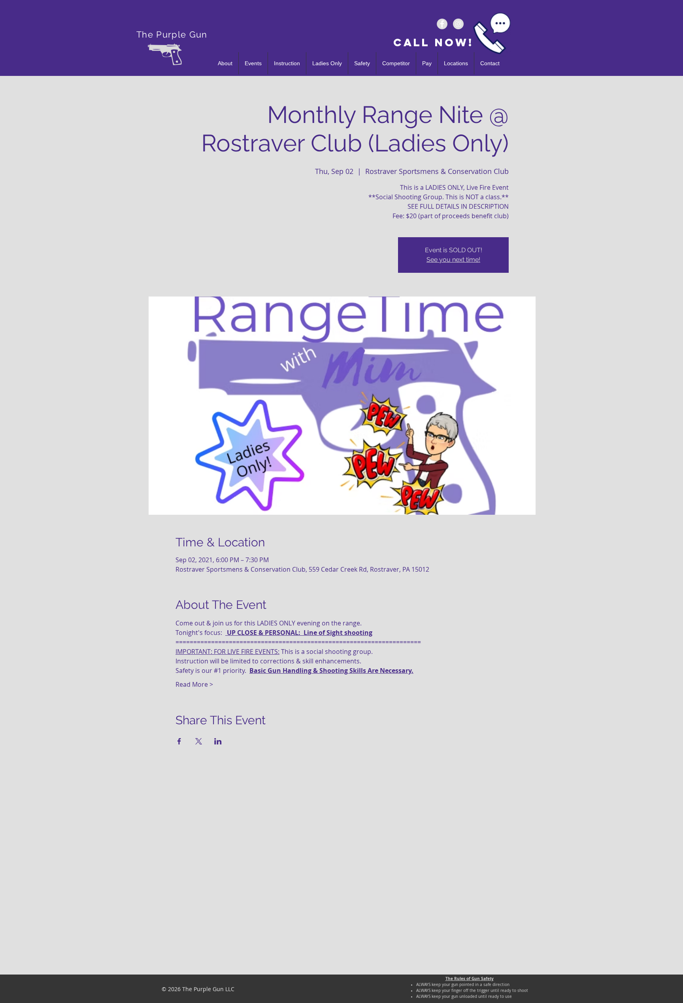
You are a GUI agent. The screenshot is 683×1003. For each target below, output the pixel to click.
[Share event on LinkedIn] (218, 741)
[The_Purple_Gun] (458, 24)
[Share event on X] (198, 741)
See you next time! (453, 259)
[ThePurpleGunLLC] (442, 24)
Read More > (194, 684)
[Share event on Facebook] (179, 741)
